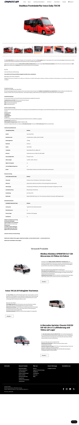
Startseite (7, 366)
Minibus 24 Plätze (22, 374)
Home (24, 1)
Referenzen (11, 78)
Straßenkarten (36, 373)
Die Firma (49, 1)
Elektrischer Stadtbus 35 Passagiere (11, 238)
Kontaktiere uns (66, 366)
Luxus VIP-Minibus (22, 371)
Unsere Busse (56, 1)
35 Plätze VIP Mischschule (23, 373)
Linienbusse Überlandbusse (38, 1)
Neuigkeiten (35, 371)
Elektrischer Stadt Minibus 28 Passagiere (12, 240)
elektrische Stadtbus (24, 238)
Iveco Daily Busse (26, 78)
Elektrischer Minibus (23, 368)
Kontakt (64, 1)
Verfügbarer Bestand (52, 368)
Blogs (34, 376)
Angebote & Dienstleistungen (39, 370)
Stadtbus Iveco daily (18, 78)
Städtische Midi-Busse (23, 370)
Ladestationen (21, 381)
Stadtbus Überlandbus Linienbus (37, 78)
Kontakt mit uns (27, 74)
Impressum (35, 374)
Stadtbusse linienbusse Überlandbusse (53, 78)
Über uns (35, 368)
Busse (29, 1)
